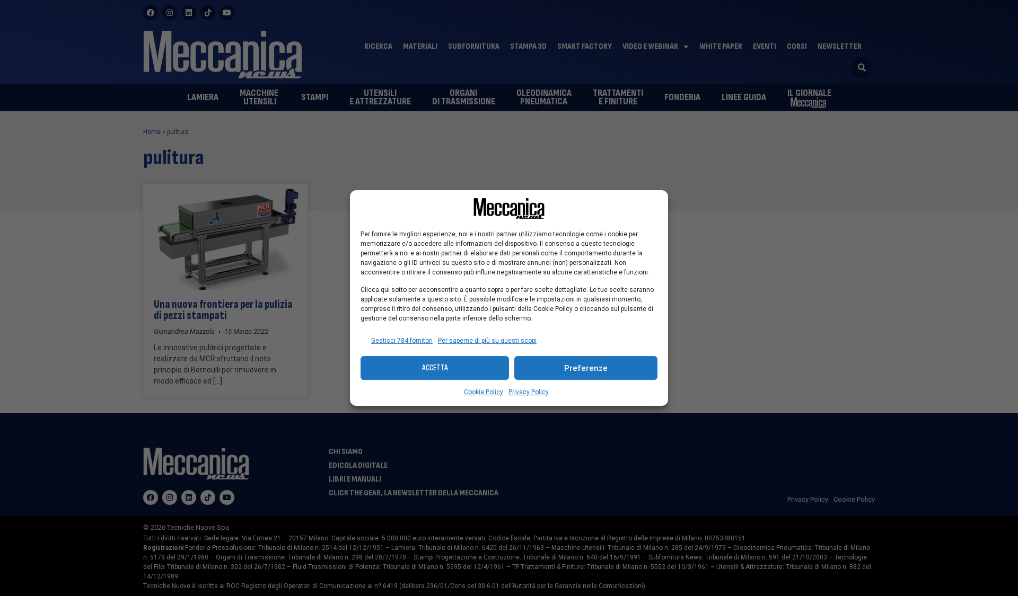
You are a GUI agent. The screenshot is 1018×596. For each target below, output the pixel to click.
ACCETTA (435, 368)
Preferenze (586, 368)
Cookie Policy (483, 392)
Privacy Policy (528, 392)
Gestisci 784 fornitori (402, 340)
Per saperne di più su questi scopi (487, 340)
